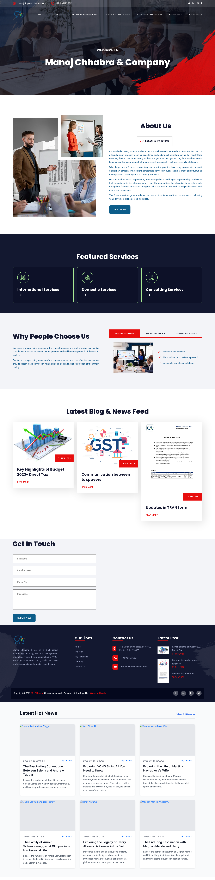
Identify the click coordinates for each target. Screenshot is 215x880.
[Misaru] (19, 14)
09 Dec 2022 (128, 463)
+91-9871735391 (63, 3)
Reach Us (174, 14)
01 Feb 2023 (64, 458)
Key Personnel (81, 656)
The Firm (79, 651)
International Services (84, 14)
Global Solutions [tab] (187, 333)
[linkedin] (193, 3)
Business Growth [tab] (125, 333)
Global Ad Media (98, 693)
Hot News (67, 761)
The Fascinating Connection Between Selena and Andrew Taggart (43, 770)
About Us (57, 14)
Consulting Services (148, 14)
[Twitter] (189, 3)
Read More (120, 209)
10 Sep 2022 (192, 496)
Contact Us (195, 14)
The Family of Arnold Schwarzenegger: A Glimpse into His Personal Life (46, 846)
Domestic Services (117, 14)
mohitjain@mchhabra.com (31, 3)
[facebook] (201, 3)
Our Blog (79, 661)
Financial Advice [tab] (155, 333)
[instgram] (198, 3)
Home (41, 14)
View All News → (186, 714)
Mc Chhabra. (37, 693)
